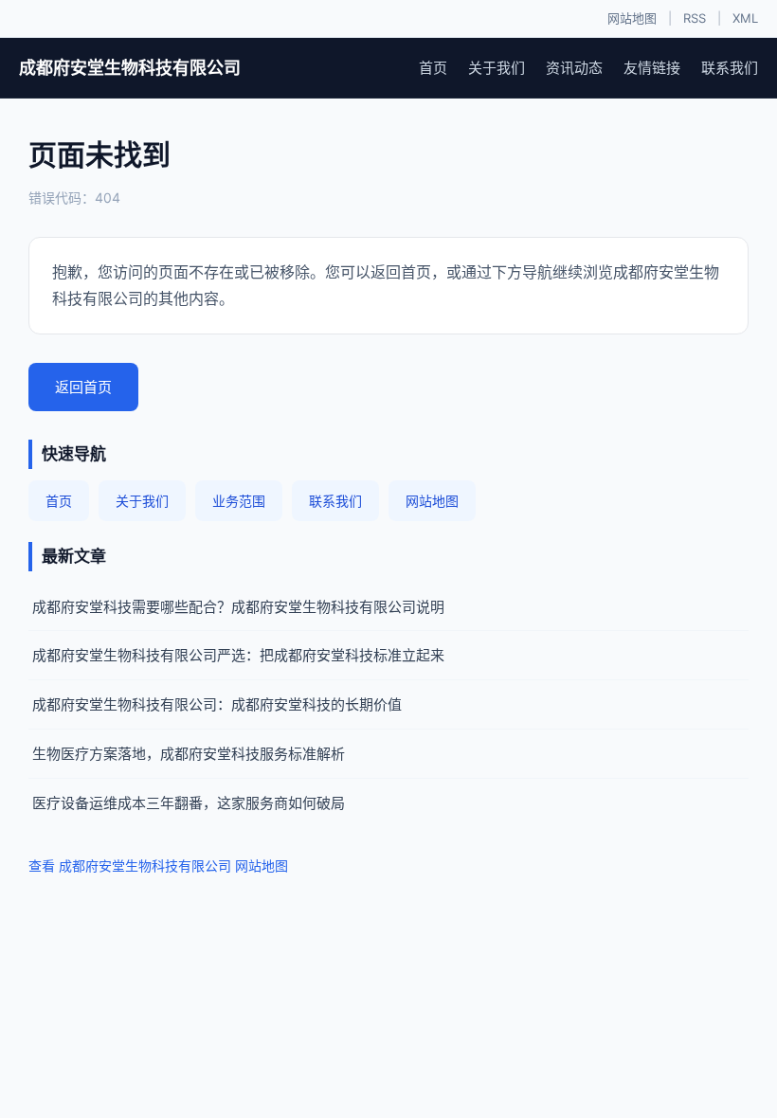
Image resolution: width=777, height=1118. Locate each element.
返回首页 (83, 387)
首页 (433, 68)
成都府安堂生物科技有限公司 (130, 68)
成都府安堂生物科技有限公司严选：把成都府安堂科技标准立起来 (238, 655)
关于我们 (496, 68)
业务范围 (238, 501)
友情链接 (651, 68)
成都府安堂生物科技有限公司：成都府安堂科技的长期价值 (217, 704)
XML (745, 18)
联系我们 (729, 68)
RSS (694, 18)
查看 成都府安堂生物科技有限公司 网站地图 (158, 865)
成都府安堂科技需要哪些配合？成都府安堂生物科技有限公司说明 (238, 607)
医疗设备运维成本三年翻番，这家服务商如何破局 (188, 803)
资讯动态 (574, 68)
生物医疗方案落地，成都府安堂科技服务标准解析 (188, 754)
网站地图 (632, 18)
